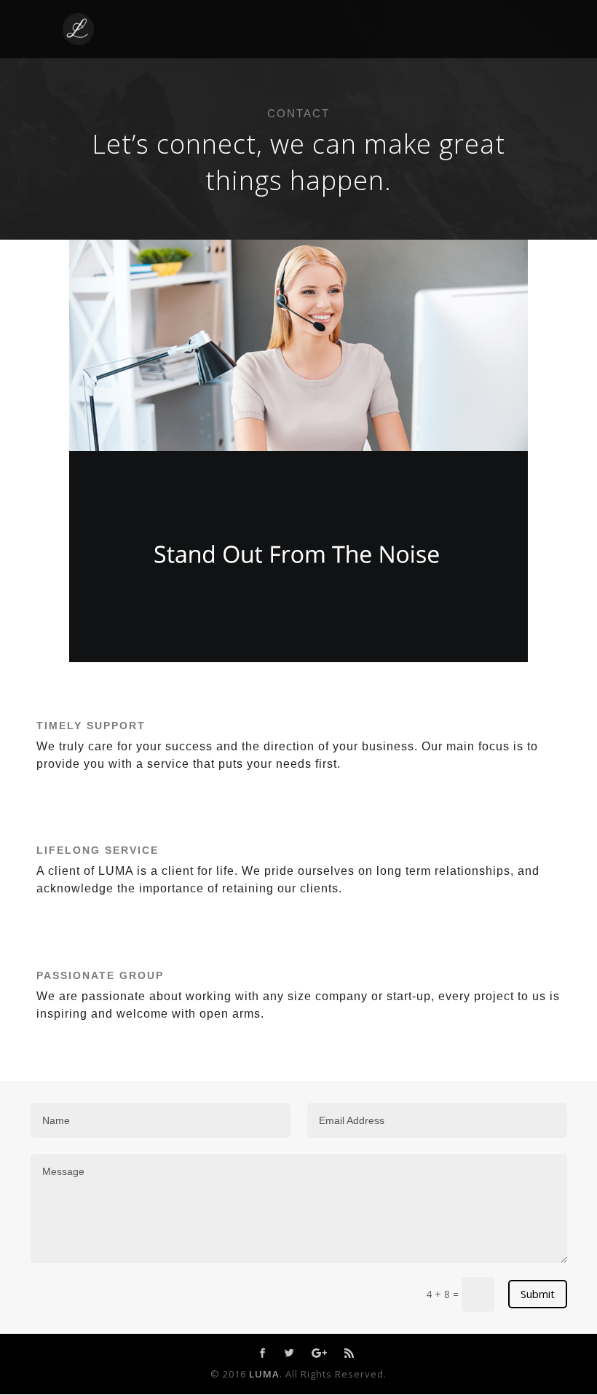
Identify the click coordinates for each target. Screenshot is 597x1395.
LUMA (264, 1373)
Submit (538, 1293)
